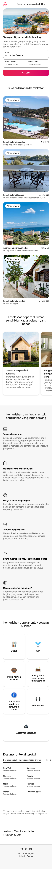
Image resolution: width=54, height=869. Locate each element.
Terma (30, 856)
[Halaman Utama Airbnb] (5, 4)
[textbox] (14, 64)
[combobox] (26, 55)
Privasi (22, 856)
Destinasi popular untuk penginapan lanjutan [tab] (22, 760)
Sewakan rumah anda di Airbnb (32, 4)
